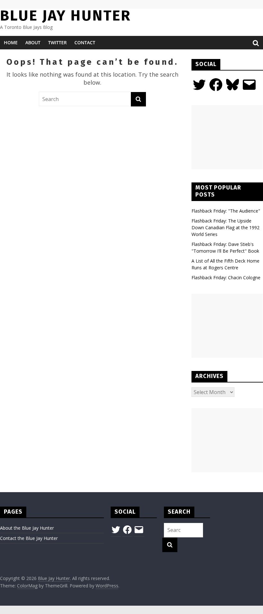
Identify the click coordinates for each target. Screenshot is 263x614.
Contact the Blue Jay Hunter (29, 538)
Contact (84, 42)
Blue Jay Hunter (65, 15)
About (32, 42)
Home (11, 42)
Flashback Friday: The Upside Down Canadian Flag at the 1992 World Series (225, 227)
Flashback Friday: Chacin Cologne (225, 277)
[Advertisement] (227, 137)
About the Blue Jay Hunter (27, 528)
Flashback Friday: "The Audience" (225, 211)
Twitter (57, 42)
